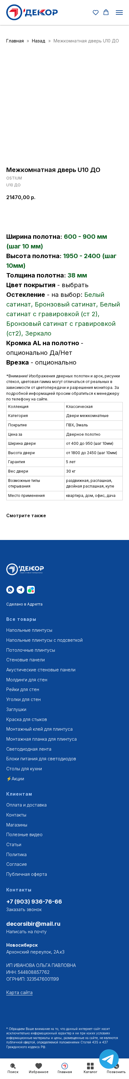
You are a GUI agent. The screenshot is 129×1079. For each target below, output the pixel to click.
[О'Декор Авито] (31, 590)
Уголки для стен (23, 699)
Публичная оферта (26, 874)
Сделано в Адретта (24, 604)
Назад (39, 40)
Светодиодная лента (28, 749)
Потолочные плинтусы (30, 650)
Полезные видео (24, 834)
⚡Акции (15, 778)
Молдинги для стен (26, 679)
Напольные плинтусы (29, 630)
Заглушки (16, 709)
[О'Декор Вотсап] (10, 590)
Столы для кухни (24, 768)
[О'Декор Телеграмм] (20, 590)
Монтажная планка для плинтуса (41, 739)
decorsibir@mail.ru (33, 923)
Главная (15, 40)
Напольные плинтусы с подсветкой (44, 640)
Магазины (16, 824)
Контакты (16, 814)
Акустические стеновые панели (40, 669)
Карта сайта (19, 992)
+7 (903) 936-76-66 (34, 901)
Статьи (13, 844)
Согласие (16, 864)
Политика (16, 854)
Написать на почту (26, 931)
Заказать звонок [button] (24, 909)
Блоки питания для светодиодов (41, 758)
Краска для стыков (26, 719)
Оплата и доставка (26, 804)
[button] (96, 12)
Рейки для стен (22, 689)
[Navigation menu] (119, 12)
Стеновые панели (25, 659)
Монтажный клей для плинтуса (39, 729)
